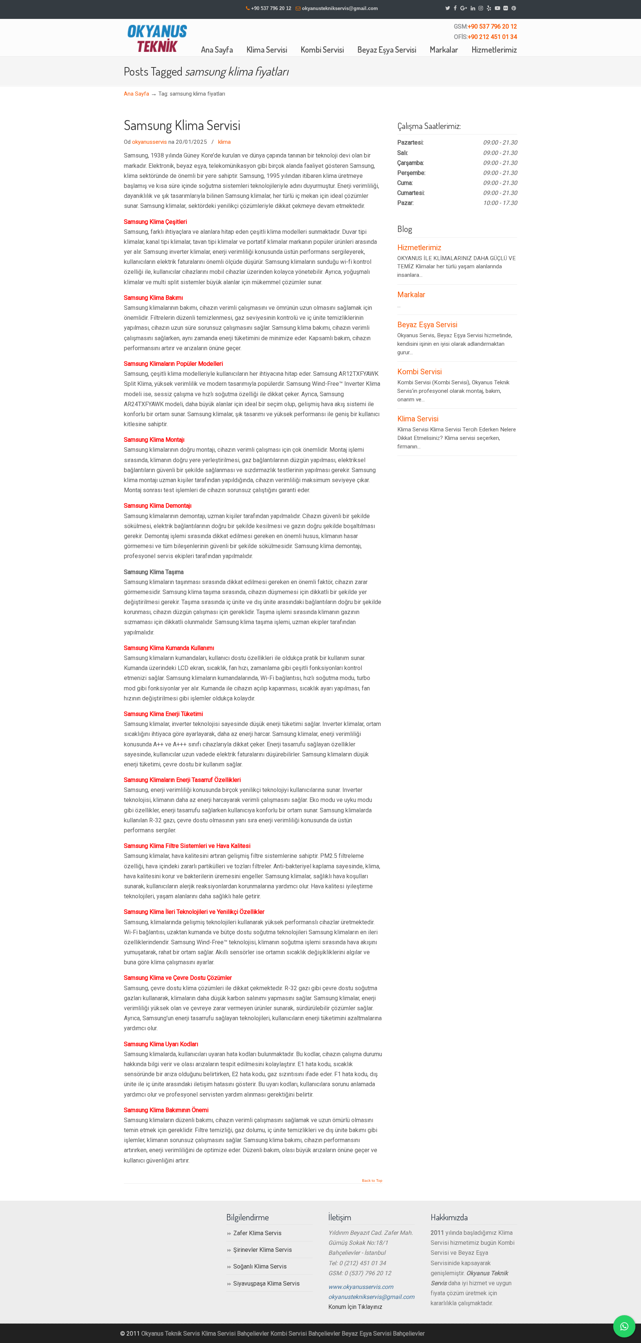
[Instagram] (480, 8)
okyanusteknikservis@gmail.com (340, 8)
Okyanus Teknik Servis (170, 1333)
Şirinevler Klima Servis (262, 1249)
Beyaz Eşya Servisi (427, 325)
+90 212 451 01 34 (492, 36)
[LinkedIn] (473, 8)
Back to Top (372, 1181)
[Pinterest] (513, 8)
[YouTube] (497, 8)
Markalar (411, 295)
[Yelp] (489, 8)
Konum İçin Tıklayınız (355, 1306)
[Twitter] (447, 8)
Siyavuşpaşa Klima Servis (266, 1283)
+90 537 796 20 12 (271, 8)
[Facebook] (455, 8)
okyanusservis (149, 142)
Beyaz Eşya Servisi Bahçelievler (383, 1333)
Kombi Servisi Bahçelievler (305, 1333)
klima (224, 142)
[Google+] (463, 8)
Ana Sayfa (136, 94)
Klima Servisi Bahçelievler (235, 1333)
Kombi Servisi (419, 372)
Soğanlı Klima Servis (260, 1266)
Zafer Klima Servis (257, 1233)
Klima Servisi (417, 419)
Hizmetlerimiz (419, 247)
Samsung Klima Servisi (182, 124)
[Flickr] (506, 8)
